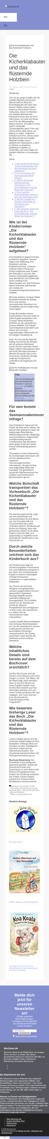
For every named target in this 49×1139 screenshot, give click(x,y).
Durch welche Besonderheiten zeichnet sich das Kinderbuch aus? (26, 194)
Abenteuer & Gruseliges (20, 786)
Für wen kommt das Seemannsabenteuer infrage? (24, 175)
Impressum (11, 1125)
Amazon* (19, 386)
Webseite (19, 398)
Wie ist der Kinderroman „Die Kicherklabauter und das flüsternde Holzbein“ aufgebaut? (26, 167)
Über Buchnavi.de (14, 1119)
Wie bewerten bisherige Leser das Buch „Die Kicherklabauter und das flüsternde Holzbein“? (26, 212)
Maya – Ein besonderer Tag (21, 794)
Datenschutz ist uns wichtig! (26, 1036)
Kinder (32, 786)
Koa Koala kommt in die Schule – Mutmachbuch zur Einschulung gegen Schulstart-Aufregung (23, 968)
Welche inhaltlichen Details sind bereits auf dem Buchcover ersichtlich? (25, 203)
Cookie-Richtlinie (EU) (16, 1121)
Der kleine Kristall (15, 842)
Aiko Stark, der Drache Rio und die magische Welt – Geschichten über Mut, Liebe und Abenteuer (24, 790)
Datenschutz (12, 1123)
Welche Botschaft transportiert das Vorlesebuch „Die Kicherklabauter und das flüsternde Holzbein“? (25, 185)
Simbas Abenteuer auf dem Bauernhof (23, 902)
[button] (5, 26)
